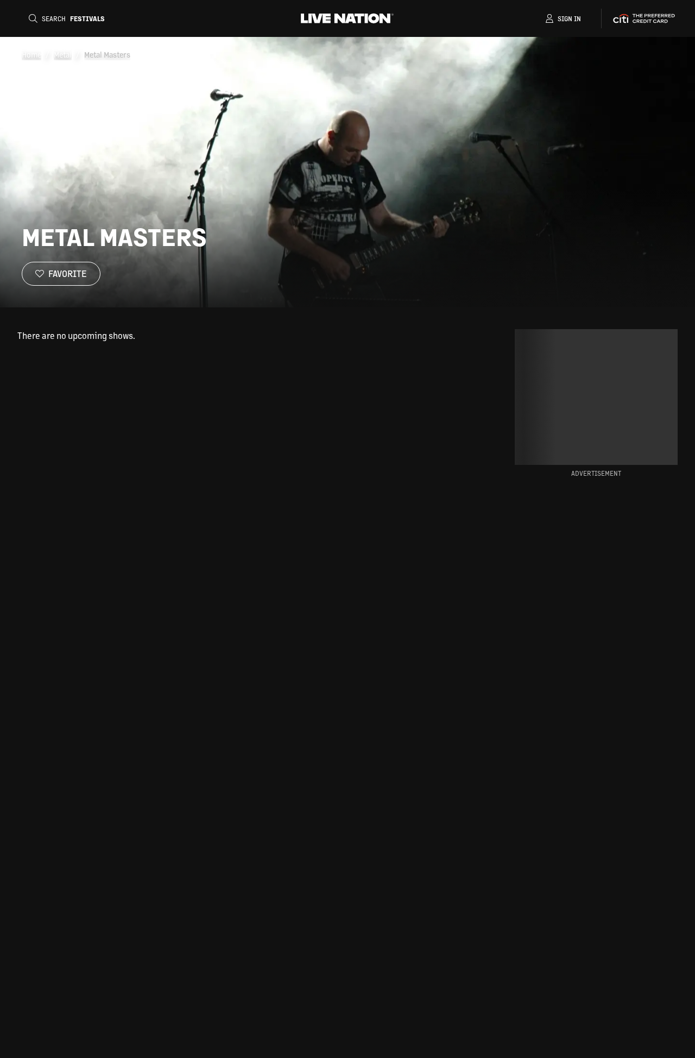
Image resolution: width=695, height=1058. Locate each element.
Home (31, 54)
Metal (63, 54)
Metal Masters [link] (107, 54)
